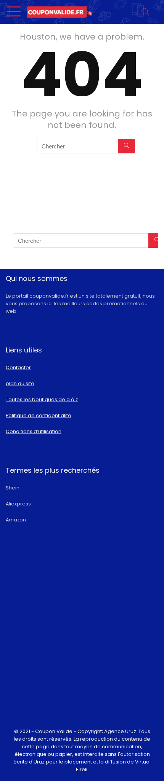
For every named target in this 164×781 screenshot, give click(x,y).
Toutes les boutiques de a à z (42, 399)
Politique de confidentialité (38, 415)
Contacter (18, 367)
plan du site (20, 383)
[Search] (146, 12)
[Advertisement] (82, 642)
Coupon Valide (53, 731)
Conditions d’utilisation (33, 431)
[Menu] (15, 12)
